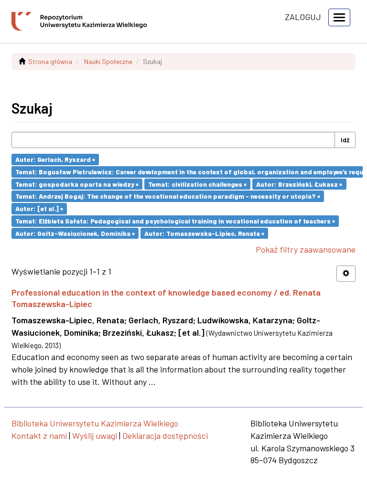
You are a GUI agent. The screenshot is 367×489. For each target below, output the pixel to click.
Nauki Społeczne (108, 61)
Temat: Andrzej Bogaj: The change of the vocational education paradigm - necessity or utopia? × (167, 196)
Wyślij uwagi (94, 435)
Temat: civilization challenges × (197, 184)
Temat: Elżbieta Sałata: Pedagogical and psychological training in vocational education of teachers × (175, 221)
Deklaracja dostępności (165, 435)
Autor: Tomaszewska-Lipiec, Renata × (204, 233)
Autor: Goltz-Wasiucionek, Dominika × (75, 233)
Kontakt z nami (39, 435)
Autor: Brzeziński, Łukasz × (299, 184)
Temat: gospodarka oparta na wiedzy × (77, 184)
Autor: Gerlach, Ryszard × (55, 159)
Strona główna (50, 61)
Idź (345, 140)
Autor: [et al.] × (39, 208)
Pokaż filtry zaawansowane (306, 249)
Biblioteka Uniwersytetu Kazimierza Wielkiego (94, 423)
